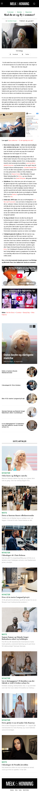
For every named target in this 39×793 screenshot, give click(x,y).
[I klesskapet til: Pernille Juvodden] (19, 747)
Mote (4, 513)
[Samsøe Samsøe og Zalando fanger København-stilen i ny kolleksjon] (32, 412)
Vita (11, 196)
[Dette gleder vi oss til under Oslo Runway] (19, 705)
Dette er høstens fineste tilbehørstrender (9, 371)
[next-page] (34, 326)
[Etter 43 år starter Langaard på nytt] (32, 398)
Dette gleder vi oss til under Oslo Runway (18, 723)
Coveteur (18, 312)
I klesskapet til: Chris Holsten (11, 385)
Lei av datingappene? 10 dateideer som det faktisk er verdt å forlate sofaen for (13, 425)
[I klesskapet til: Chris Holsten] (32, 385)
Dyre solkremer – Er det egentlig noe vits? (20, 140)
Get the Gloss (10, 312)
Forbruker (10, 12)
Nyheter (19, 12)
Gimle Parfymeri (20, 178)
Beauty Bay (26, 312)
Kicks (20, 176)
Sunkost (14, 194)
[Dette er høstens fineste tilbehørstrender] (32, 372)
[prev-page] (30, 326)
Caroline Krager (12, 21)
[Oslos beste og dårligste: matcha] (19, 343)
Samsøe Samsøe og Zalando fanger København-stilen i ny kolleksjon (13, 412)
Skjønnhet (28, 12)
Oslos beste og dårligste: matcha (14, 475)
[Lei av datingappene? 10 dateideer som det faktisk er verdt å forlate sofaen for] (32, 425)
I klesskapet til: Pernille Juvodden (15, 765)
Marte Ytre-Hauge (8, 361)
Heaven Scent (16, 174)
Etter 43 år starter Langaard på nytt (13, 398)
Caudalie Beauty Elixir (30, 167)
